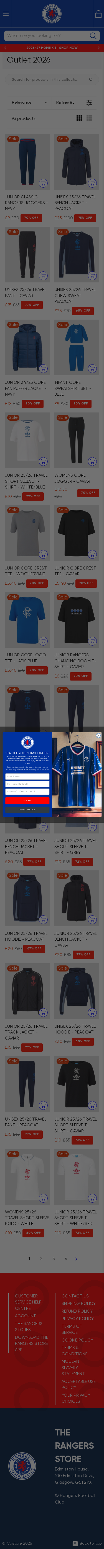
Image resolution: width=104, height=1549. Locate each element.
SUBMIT (27, 801)
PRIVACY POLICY (27, 810)
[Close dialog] (98, 735)
